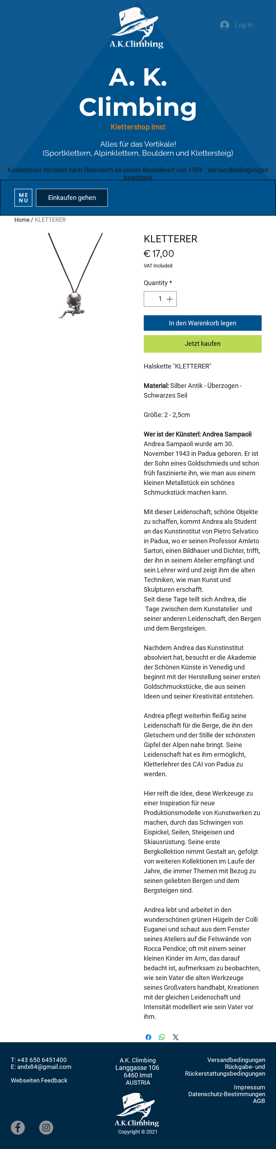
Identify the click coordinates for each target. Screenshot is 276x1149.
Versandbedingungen (236, 1060)
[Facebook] (18, 1128)
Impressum (249, 1087)
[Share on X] (175, 1037)
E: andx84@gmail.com (41, 1066)
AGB (259, 1101)
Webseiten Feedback (39, 1080)
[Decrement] (150, 299)
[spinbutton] (160, 299)
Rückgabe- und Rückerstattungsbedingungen (225, 1070)
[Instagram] (46, 1128)
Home (21, 219)
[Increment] (170, 299)
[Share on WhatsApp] (162, 1037)
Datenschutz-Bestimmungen (226, 1094)
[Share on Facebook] (148, 1037)
